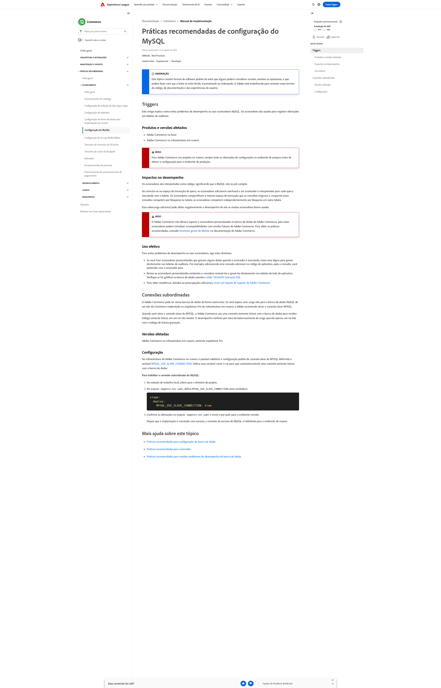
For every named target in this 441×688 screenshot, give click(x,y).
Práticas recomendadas (91, 71)
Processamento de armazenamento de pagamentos (103, 173)
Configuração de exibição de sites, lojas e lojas (106, 105)
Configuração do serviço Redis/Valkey (102, 137)
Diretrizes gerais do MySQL (195, 230)
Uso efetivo (320, 70)
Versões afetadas (323, 84)
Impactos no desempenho (327, 64)
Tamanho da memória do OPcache (101, 144)
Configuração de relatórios (96, 112)
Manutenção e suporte (91, 64)
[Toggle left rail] (128, 13)
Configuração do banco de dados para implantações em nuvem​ (102, 121)
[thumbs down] (251, 683)
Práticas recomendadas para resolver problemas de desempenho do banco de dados (194, 456)
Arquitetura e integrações (93, 57)
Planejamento (89, 85)
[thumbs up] (243, 683)
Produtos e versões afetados (328, 57)
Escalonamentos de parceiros (98, 165)
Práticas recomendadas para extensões (169, 449)
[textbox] (103, 31)
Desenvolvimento (91, 183)
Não (328, 29)
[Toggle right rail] (312, 13)
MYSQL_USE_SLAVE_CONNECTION (171, 363)
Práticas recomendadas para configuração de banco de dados (181, 441)
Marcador (320, 37)
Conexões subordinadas (323, 77)
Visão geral (86, 50)
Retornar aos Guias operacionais (95, 211)
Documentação (150, 21)
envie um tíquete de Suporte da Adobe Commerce (242, 282)
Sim (319, 29)
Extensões (89, 158)
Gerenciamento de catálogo (97, 98)
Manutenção (88, 197)
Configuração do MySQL (97, 130)
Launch (85, 190)
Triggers (316, 50)
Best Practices (158, 55)
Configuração (321, 91)
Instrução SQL (223, 277)
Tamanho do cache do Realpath (99, 151)
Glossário (84, 204)
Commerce (169, 21)
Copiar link (335, 37)
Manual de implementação (196, 21)
